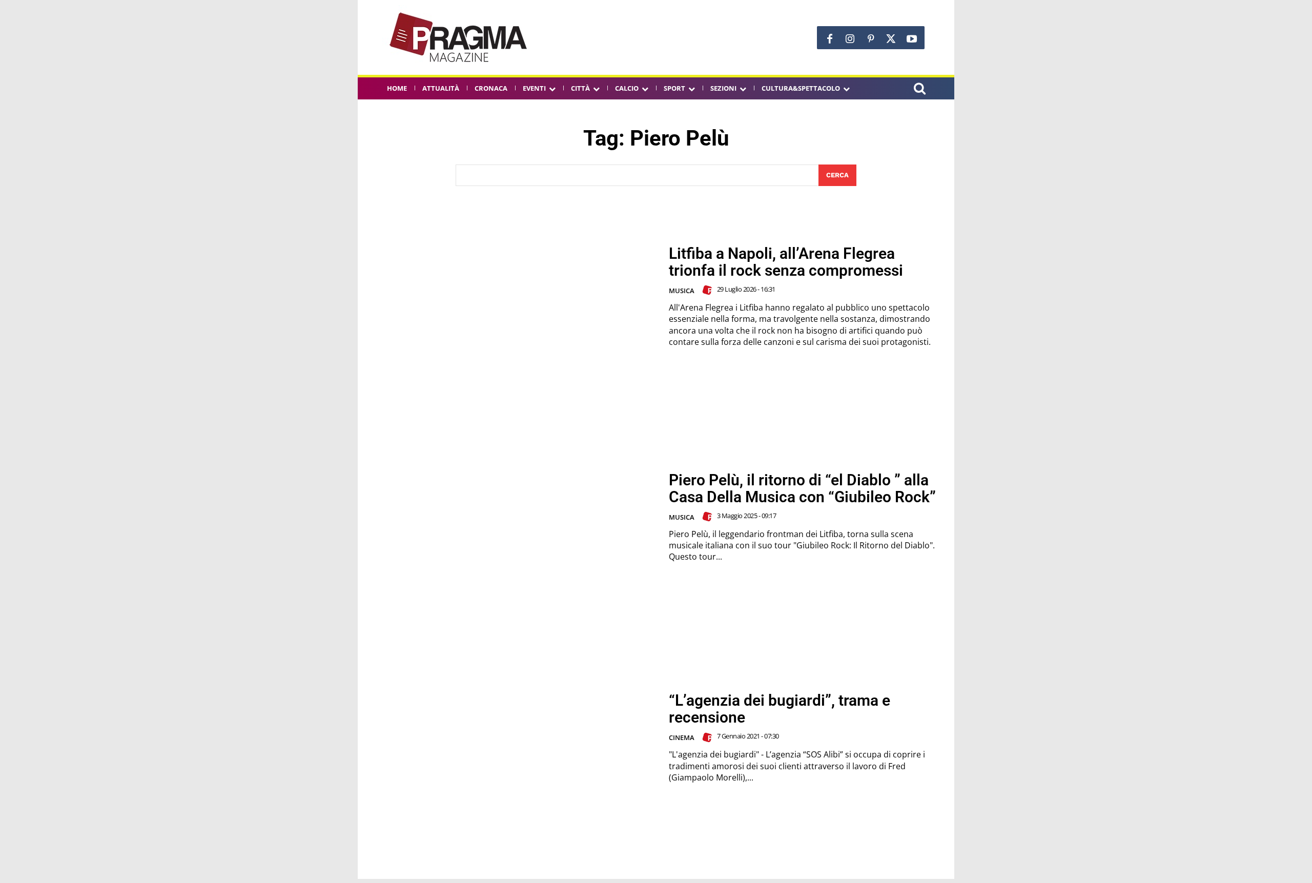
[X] (891, 39)
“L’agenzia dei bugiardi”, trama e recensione (779, 708)
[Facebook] (829, 39)
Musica (681, 290)
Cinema (681, 737)
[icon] (919, 90)
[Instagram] (850, 39)
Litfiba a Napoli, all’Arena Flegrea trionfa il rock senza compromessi (786, 261)
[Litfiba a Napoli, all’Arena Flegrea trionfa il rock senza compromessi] (513, 296)
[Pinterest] (870, 39)
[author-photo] (708, 290)
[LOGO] (459, 37)
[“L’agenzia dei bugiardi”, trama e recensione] (513, 738)
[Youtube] (911, 39)
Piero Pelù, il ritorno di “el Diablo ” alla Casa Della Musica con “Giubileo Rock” (802, 488)
